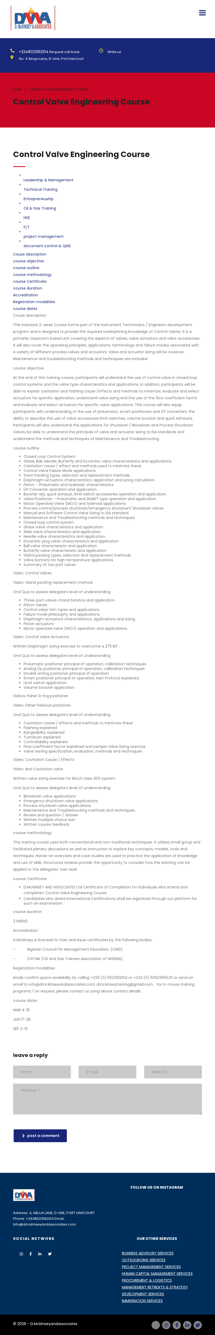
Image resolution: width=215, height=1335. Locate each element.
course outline (26, 267)
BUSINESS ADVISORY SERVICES (148, 1253)
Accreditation (25, 295)
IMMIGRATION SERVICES (142, 1300)
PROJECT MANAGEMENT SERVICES (151, 1266)
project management (44, 236)
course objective (28, 261)
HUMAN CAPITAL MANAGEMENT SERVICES (157, 1273)
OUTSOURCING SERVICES (143, 1260)
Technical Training (40, 189)
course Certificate (30, 281)
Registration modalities (34, 301)
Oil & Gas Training (40, 208)
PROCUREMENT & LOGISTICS (147, 1280)
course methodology (32, 274)
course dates (25, 308)
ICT (27, 227)
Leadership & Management (48, 180)
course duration (27, 288)
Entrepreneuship (38, 198)
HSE (27, 217)
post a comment (43, 1135)
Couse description (29, 254)
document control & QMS (47, 245)
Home (17, 89)
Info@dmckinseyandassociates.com (153, 51)
